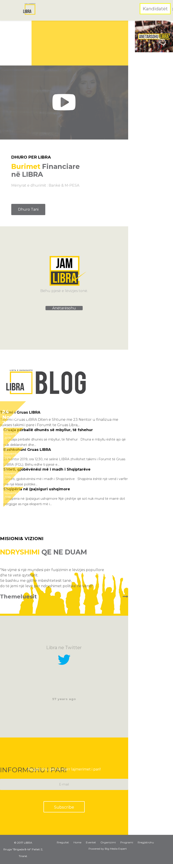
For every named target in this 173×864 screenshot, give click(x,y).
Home (77, 842)
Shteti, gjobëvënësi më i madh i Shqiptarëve (47, 469)
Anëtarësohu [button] (64, 308)
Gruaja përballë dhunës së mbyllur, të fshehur (48, 430)
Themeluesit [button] (18, 596)
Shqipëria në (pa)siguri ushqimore (36, 489)
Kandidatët (155, 8)
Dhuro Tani (28, 209)
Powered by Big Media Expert (108, 848)
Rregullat (63, 842)
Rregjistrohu (146, 842)
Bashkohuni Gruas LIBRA (27, 449)
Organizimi (108, 842)
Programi (126, 842)
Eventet (91, 842)
